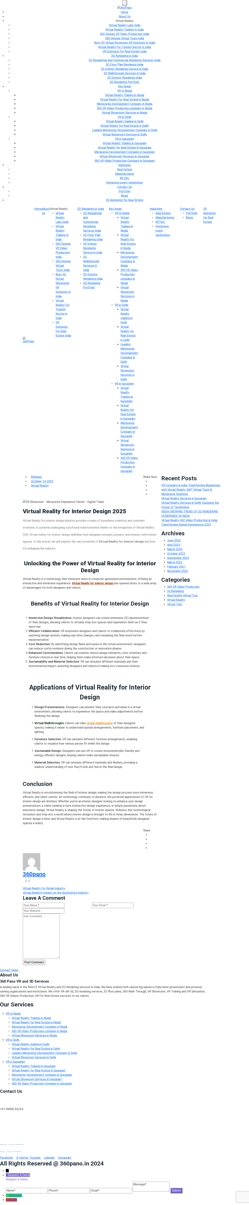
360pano (36, 477)
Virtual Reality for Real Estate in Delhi (124, 125)
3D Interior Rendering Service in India (124, 69)
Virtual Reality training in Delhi (124, 121)
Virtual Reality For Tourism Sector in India (124, 47)
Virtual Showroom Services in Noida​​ (124, 112)
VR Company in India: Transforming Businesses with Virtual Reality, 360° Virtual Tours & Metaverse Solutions (190, 490)
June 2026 (174, 540)
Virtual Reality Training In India (124, 29)
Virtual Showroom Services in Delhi (124, 134)
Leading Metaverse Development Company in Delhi (124, 130)
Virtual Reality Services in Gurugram (184, 498)
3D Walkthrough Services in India (124, 73)
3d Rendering (175, 591)
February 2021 (176, 566)
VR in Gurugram (124, 139)
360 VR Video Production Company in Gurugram (124, 160)
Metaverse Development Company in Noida (124, 104)
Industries (124, 165)
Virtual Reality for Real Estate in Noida (124, 99)
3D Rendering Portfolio (124, 82)
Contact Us (124, 187)
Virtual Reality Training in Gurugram (125, 143)
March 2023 (174, 562)
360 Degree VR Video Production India (124, 34)
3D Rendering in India (124, 56)
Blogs (124, 195)
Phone (13, 1200)
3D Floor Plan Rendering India (124, 64)
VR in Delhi (124, 117)
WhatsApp (15, 1195)
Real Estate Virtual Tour (182, 595)
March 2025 (174, 549)
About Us (125, 16)
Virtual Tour (174, 604)
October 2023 (176, 553)
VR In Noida (124, 91)
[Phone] (7, 1200)
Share (146, 830)
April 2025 (173, 545)
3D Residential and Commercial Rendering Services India (124, 60)
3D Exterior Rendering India (124, 77)
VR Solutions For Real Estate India (125, 51)
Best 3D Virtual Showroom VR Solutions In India (124, 42)
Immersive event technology (124, 182)
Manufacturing (124, 174)
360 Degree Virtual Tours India (124, 38)
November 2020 (177, 571)
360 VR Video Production (183, 586)
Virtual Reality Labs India (124, 25)
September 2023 (178, 558)
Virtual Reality (40, 485)
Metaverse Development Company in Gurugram (124, 152)
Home (124, 12)
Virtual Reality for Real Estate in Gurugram (124, 147)
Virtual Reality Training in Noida (124, 95)
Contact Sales (9, 970)
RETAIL (124, 178)
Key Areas (124, 86)
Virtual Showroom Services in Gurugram (124, 156)
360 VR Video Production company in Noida (124, 108)
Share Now (150, 477)
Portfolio (124, 191)
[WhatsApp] (7, 1195)
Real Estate (124, 169)
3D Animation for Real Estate (124, 200)
